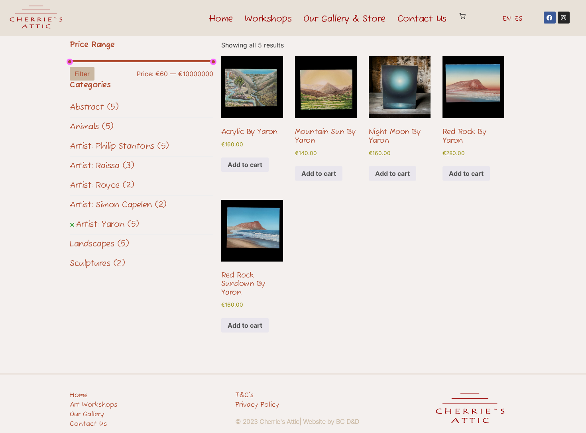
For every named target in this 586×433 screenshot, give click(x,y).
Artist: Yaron (107, 225)
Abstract (94, 107)
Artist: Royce (102, 186)
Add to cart (245, 165)
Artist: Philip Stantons (119, 147)
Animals (92, 127)
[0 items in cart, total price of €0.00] (462, 16)
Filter (82, 74)
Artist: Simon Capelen (118, 205)
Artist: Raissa (102, 166)
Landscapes (99, 244)
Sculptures (97, 264)
